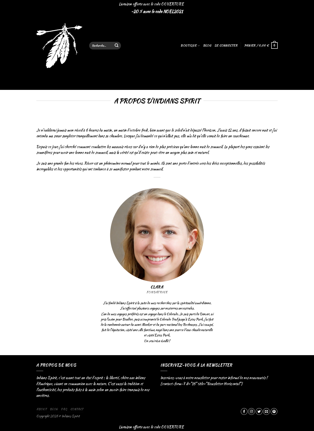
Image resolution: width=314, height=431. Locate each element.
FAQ (64, 409)
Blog (207, 45)
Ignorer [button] (190, 4)
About (41, 409)
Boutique (188, 45)
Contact (76, 409)
